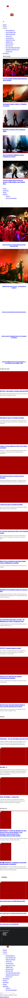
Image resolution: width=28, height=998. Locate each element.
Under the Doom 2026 (10, 34)
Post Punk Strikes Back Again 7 (13, 47)
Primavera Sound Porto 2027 (12, 49)
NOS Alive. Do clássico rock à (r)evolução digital (14, 312)
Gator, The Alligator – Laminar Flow (9, 797)
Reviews (5, 188)
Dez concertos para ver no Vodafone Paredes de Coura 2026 (13, 913)
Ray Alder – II (3, 767)
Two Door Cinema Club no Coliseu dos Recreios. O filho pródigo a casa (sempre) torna (14, 182)
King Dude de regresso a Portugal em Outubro (12, 418)
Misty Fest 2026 (9, 45)
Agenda (4, 24)
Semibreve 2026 (9, 42)
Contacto (8, 196)
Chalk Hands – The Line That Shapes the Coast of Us (14, 739)
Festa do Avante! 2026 (11, 32)
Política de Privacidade (11, 198)
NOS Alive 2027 (9, 51)
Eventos (5, 26)
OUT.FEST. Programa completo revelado (10, 648)
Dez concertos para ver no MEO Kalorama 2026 (12, 901)
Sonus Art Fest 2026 (10, 40)
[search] (14, 993)
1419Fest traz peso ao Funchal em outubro (11, 504)
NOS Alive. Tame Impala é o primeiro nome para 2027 (14, 391)
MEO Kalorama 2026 (10, 30)
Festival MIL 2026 (9, 38)
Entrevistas (6, 190)
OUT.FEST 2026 (9, 36)
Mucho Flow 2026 (9, 44)
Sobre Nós (5, 194)
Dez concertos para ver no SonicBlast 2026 (9, 924)
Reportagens (6, 53)
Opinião (4, 192)
